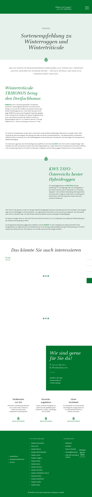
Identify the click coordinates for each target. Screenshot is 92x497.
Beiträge (7, 258)
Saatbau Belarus (36, 449)
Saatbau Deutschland (37, 479)
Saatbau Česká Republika (38, 452)
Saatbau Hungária (36, 458)
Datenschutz (47, 492)
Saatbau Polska (35, 461)
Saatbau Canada (36, 482)
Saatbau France (35, 455)
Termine (7, 260)
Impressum (55, 492)
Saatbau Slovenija (36, 467)
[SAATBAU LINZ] (13, 6)
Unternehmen (14, 456)
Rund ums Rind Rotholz (46, 311)
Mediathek (68, 443)
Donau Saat (34, 446)
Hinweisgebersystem (71, 452)
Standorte (68, 446)
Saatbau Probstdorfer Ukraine (40, 473)
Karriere (12, 462)
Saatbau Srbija (35, 485)
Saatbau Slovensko (36, 470)
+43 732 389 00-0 (59, 365)
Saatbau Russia (35, 464)
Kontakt (61, 492)
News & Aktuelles (70, 449)
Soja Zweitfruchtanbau (46, 262)
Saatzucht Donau (36, 476)
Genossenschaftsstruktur (17, 459)
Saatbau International (37, 443)
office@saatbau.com (60, 368)
